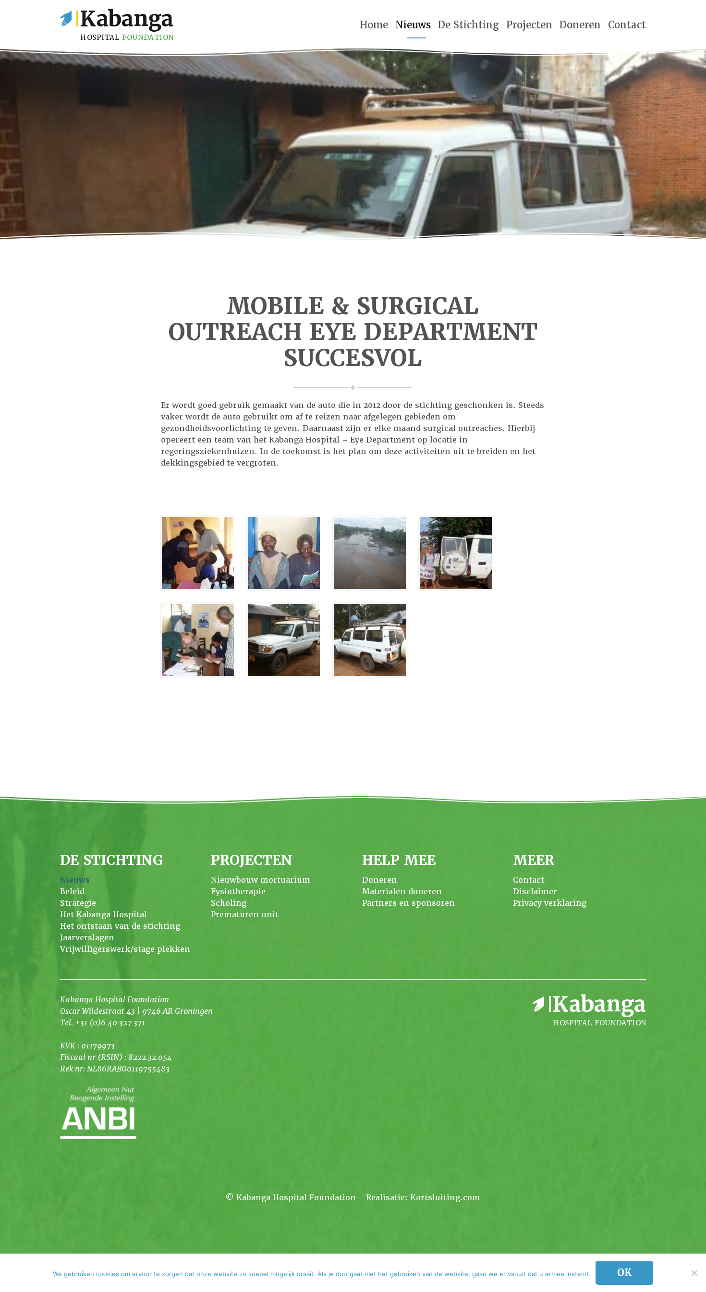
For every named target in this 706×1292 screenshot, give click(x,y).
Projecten (529, 25)
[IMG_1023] (284, 641)
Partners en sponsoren (408, 903)
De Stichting (468, 25)
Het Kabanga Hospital (103, 915)
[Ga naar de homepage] (116, 24)
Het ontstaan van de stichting (120, 926)
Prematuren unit (245, 915)
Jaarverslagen (87, 938)
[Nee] (694, 1273)
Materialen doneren (402, 891)
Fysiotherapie (238, 891)
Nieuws (413, 25)
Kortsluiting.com (445, 1198)
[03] (370, 554)
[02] (284, 554)
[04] (456, 554)
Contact (627, 25)
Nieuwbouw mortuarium (260, 880)
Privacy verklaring (549, 903)
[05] (198, 641)
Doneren (580, 25)
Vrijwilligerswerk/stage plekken (125, 949)
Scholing (228, 903)
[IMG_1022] (370, 641)
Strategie (78, 903)
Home (374, 25)
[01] (198, 554)
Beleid (72, 891)
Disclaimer (535, 891)
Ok (624, 1273)
